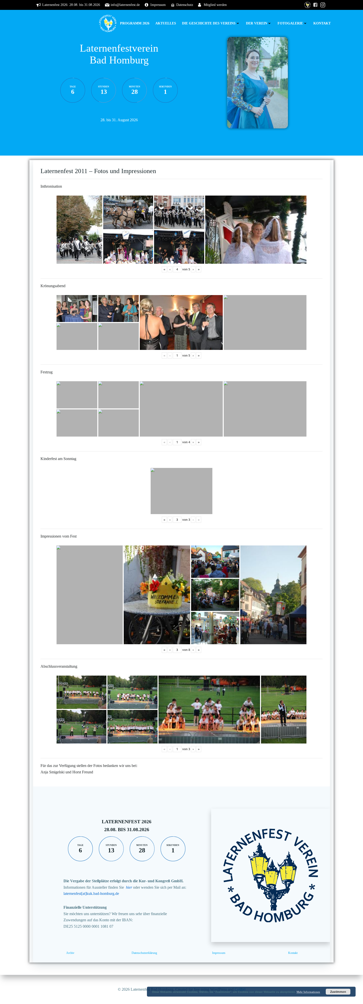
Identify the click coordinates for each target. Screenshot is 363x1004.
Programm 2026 (134, 23)
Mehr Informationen (308, 991)
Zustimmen (338, 991)
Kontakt (322, 23)
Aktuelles (165, 23)
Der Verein (256, 23)
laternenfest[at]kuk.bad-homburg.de (91, 893)
